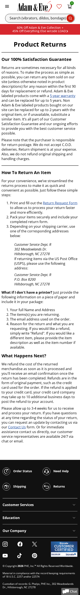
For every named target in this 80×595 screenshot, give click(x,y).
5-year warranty (62, 95)
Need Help (60, 471)
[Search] (70, 18)
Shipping (19, 486)
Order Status (22, 471)
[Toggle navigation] (7, 6)
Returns (58, 486)
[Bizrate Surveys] (71, 554)
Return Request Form (60, 203)
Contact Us (17, 427)
